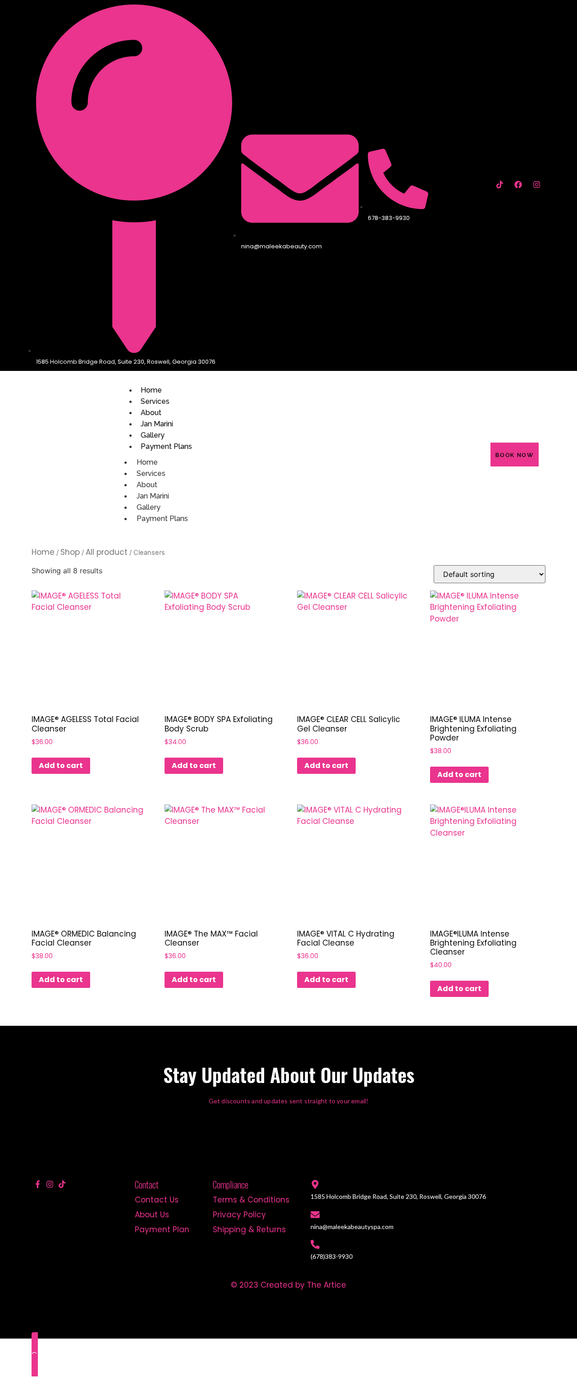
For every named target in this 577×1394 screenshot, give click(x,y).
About (151, 412)
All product (107, 552)
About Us (152, 1214)
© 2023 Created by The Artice (288, 1285)
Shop (70, 552)
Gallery (153, 435)
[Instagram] (536, 184)
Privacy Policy (239, 1214)
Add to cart (61, 765)
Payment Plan (162, 1229)
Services (155, 401)
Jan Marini (157, 424)
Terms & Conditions (251, 1199)
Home (151, 390)
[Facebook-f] (37, 1184)
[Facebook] (518, 184)
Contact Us (157, 1199)
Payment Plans (166, 446)
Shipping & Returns (249, 1229)
